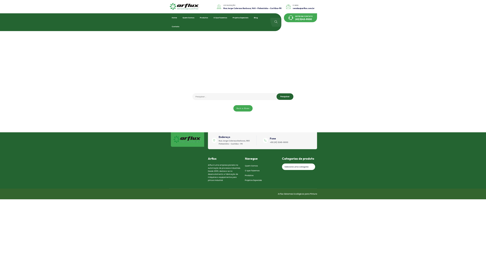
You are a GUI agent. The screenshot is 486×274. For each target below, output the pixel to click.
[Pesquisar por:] (243, 96)
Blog (256, 17)
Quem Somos (188, 17)
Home (174, 17)
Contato (175, 26)
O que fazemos (220, 17)
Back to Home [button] (243, 108)
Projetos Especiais (240, 17)
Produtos (204, 17)
